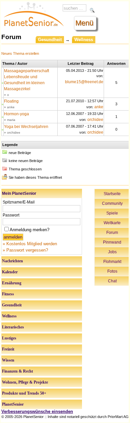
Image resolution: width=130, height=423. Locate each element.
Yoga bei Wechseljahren (26, 126)
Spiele (112, 213)
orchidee (95, 119)
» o (6, 95)
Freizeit (8, 349)
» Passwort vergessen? (25, 250)
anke (98, 107)
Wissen (8, 360)
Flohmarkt (112, 261)
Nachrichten (12, 261)
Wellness (9, 316)
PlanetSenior (13, 404)
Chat (112, 281)
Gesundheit (50, 39)
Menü (84, 23)
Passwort (11, 215)
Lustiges (9, 338)
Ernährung (11, 283)
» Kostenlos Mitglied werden (30, 243)
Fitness (8, 294)
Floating (11, 101)
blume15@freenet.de (84, 82)
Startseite (112, 193)
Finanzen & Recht (17, 371)
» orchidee (12, 132)
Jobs (112, 252)
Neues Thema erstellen (20, 53)
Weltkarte (112, 223)
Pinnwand (112, 242)
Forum (112, 232)
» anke (9, 107)
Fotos (112, 271)
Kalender (10, 272)
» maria (9, 120)
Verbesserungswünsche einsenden (37, 411)
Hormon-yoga (16, 114)
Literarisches (13, 327)
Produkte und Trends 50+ (24, 393)
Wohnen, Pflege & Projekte (25, 382)
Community (112, 203)
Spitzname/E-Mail (19, 202)
